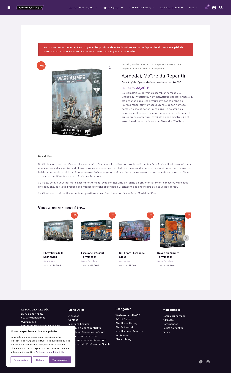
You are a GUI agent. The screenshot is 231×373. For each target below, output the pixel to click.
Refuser (40, 360)
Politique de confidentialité (50, 352)
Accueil (125, 64)
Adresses (168, 319)
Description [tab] (45, 156)
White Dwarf (123, 335)
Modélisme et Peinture (129, 331)
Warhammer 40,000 (143, 64)
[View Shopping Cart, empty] (206, 7)
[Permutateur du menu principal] (9, 7)
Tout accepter (60, 360)
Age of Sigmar (124, 319)
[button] (94, 7)
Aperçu (58, 245)
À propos (73, 315)
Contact (73, 319)
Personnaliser (21, 360)
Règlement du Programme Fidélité (89, 344)
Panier (166, 331)
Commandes (170, 323)
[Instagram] (208, 362)
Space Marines (165, 64)
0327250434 (28, 321)
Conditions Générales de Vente (86, 331)
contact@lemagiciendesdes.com (40, 325)
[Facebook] (201, 362)
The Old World (124, 327)
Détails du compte (174, 315)
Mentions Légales (78, 323)
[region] (40, 346)
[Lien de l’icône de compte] (214, 8)
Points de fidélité (173, 327)
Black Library (124, 339)
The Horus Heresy (127, 323)
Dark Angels (129, 82)
